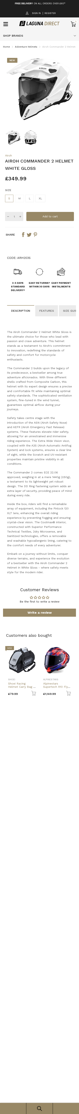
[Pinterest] (35, 234)
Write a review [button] (40, 612)
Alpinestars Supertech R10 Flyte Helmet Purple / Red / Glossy (57, 688)
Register (50, 13)
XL (40, 198)
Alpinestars (50, 679)
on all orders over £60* (40, 3)
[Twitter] (29, 234)
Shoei (11, 679)
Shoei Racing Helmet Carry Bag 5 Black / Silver (21, 686)
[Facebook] (23, 234)
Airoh (8, 155)
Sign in (36, 13)
